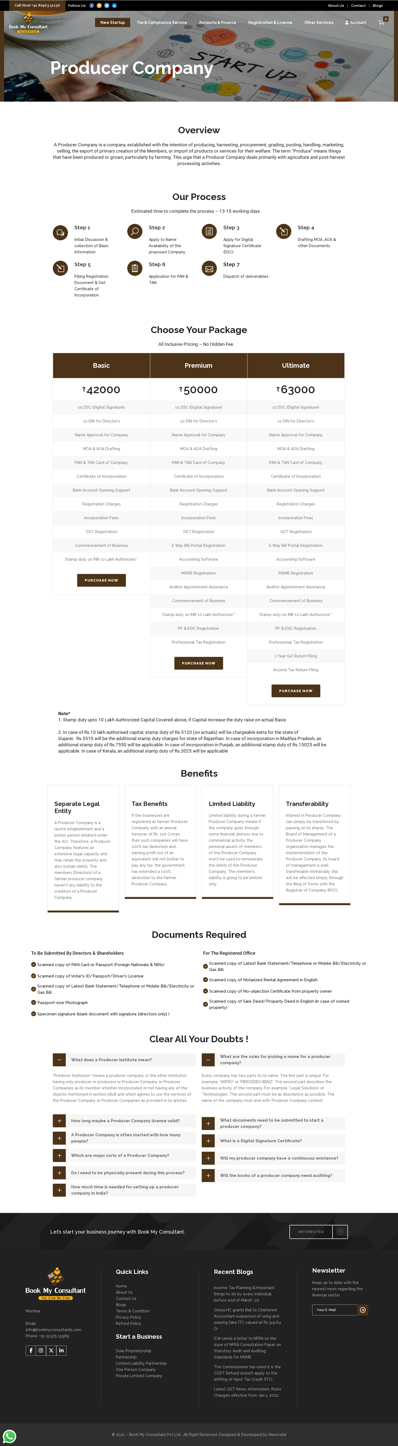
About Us (336, 6)
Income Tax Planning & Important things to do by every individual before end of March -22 (244, 1294)
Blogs (378, 6)
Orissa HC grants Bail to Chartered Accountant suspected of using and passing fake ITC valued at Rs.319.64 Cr (247, 1319)
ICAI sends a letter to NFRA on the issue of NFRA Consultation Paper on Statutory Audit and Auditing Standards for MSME (247, 1347)
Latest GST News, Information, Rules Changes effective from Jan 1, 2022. (247, 1392)
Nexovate (277, 1434)
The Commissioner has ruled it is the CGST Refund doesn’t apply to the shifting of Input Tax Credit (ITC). (247, 1373)
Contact (358, 6)
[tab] (124, 1059)
